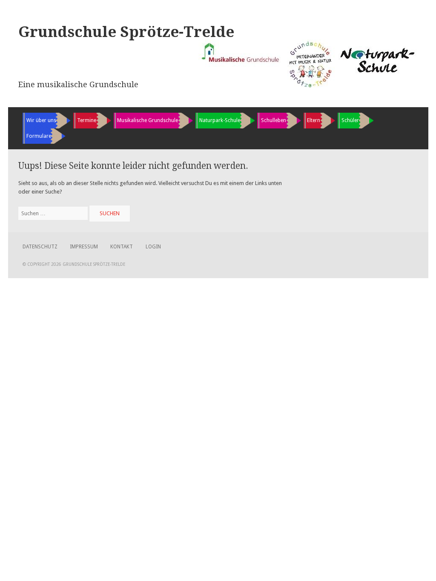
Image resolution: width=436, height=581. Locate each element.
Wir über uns (41, 120)
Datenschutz (40, 247)
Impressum (84, 247)
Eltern (313, 120)
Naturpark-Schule (219, 120)
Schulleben (273, 120)
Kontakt (121, 247)
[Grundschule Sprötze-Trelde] (308, 87)
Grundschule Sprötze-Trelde (126, 31)
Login (153, 247)
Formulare (38, 136)
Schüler (350, 120)
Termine (86, 120)
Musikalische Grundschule (147, 120)
